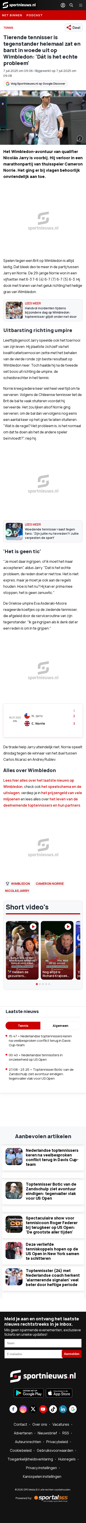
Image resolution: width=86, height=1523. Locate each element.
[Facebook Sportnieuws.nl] (13, 1409)
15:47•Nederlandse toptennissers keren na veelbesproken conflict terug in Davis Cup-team (40, 1040)
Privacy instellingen (41, 1467)
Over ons (39, 1424)
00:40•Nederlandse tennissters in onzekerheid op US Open (36, 1057)
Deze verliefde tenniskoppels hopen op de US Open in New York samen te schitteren (52, 1251)
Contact (20, 1424)
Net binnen (12, 15)
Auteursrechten (28, 1441)
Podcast (34, 15)
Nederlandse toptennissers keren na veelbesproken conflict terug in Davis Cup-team (52, 1157)
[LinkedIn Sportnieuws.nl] (63, 1409)
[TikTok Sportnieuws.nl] (53, 1409)
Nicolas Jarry (17, 891)
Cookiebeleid (21, 1450)
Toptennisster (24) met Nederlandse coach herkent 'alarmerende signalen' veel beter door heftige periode (53, 1277)
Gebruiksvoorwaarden (55, 1450)
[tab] (37, 984)
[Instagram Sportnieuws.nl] (23, 1409)
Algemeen (60, 1025)
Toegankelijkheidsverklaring (30, 1459)
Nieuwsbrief (47, 1433)
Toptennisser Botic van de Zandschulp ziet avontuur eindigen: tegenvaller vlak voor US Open (51, 1191)
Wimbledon (20, 883)
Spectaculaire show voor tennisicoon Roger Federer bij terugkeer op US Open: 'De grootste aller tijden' (52, 1225)
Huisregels (67, 1459)
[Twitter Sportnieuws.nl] (33, 1409)
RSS (65, 1433)
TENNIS (8, 28)
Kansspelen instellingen (42, 1476)
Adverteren (23, 1433)
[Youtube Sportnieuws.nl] (43, 1409)
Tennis (23, 1025)
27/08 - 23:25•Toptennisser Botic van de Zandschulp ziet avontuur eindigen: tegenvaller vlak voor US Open (41, 1074)
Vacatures (60, 1424)
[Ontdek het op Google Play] (29, 1393)
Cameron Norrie (50, 883)
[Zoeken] (71, 5)
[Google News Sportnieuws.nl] (73, 1409)
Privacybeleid (57, 1441)
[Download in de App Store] (59, 1393)
